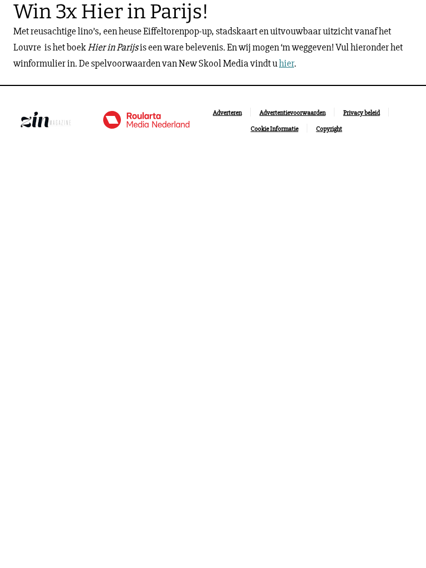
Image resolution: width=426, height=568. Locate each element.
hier (286, 63)
